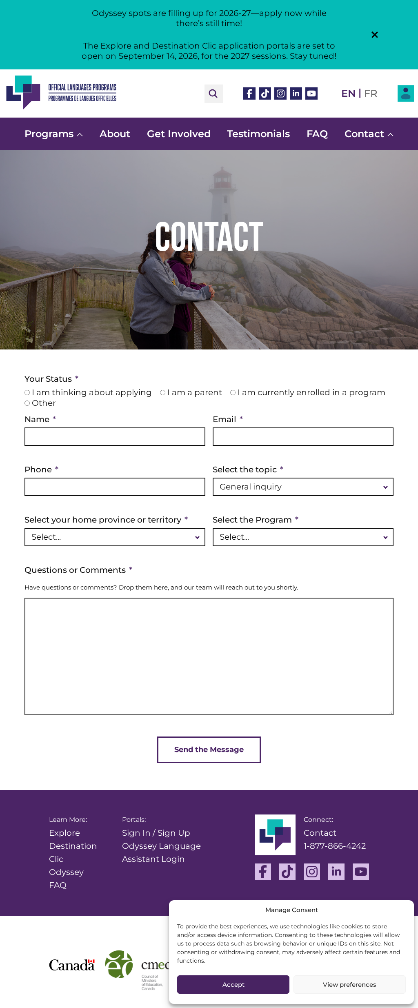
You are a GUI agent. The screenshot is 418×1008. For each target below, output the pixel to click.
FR (370, 93)
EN (348, 93)
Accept (233, 984)
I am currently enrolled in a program (311, 392)
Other (44, 403)
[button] (374, 34)
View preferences (349, 984)
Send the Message (209, 749)
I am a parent (194, 392)
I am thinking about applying (92, 392)
